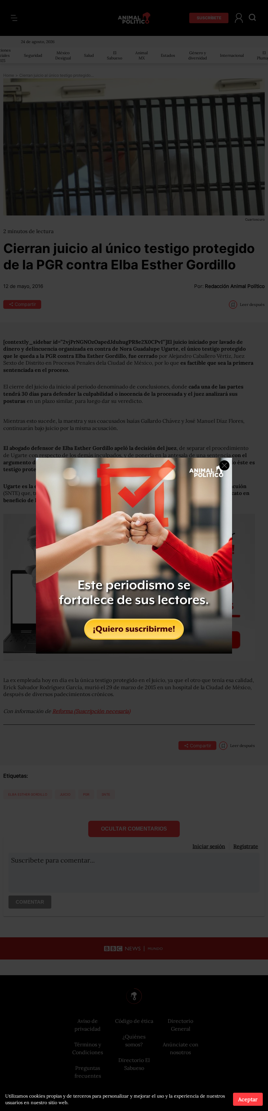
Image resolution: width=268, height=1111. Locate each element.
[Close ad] (224, 465)
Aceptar (248, 1099)
